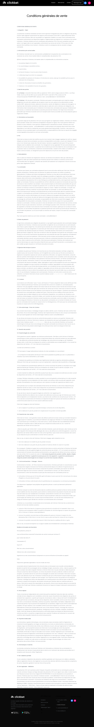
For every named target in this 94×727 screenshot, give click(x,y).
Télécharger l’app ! (77, 2)
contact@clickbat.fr (59, 274)
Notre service (61, 2)
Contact (69, 2)
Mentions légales (49, 721)
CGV (55, 721)
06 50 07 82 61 (61, 704)
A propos (53, 2)
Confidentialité (59, 721)
